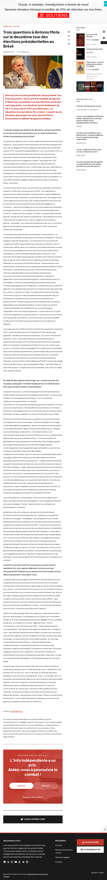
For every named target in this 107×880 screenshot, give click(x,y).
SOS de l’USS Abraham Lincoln (88, 106)
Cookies (58, 862)
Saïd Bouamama (91, 44)
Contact (58, 845)
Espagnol (94, 872)
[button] (33, 819)
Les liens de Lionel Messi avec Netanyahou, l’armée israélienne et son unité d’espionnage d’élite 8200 (89, 136)
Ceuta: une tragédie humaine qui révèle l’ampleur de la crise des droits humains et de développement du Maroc (90, 119)
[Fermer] (105, 3)
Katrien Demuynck (92, 74)
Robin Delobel (8, 52)
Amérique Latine (11, 26)
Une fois (21, 786)
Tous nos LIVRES (88, 86)
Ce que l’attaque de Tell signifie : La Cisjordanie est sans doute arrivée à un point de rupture (89, 164)
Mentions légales (62, 857)
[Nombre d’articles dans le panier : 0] (104, 32)
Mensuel (45, 786)
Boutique (80, 27)
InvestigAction (16, 711)
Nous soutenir (92, 842)
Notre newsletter (92, 849)
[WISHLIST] (104, 38)
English (101, 872)
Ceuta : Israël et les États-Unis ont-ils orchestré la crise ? (88, 151)
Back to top (103, 828)
